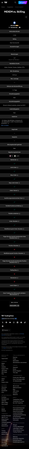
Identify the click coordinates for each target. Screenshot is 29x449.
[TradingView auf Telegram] (21, 322)
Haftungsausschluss (18, 409)
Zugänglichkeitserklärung (19, 414)
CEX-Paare (4, 370)
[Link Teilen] (26, 17)
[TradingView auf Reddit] (3, 326)
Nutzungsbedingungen (19, 407)
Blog (14, 389)
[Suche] (15, 2)
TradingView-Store (17, 399)
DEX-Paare (4, 372)
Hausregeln (4, 424)
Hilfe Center (16, 391)
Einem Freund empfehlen (5, 420)
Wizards (4, 442)
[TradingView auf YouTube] (10, 322)
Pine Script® (5, 404)
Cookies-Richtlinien (18, 413)
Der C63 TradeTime (18, 403)
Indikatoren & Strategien (5, 439)
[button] (18, 27)
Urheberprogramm (6, 422)
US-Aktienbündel (17, 381)
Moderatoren (5, 425)
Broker (14, 369)
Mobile (3, 409)
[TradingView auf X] (3, 322)
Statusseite (16, 420)
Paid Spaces (5, 445)
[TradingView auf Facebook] (6, 322)
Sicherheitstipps (17, 416)
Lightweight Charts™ (18, 428)
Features (15, 357)
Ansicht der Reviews (14, 59)
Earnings (4, 389)
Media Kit (15, 394)
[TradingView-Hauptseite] (8, 316)
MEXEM (13, 25)
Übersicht (15, 367)
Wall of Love (5, 417)
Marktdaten (16, 360)
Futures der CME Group (19, 377)
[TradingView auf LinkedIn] (17, 322)
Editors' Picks (5, 434)
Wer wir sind (16, 386)
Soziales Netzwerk (6, 415)
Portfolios (4, 397)
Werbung (15, 436)
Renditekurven (5, 399)
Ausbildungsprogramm (18, 442)
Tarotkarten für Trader (18, 401)
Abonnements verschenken (20, 362)
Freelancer (4, 444)
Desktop (4, 410)
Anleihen (4, 367)
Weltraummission (17, 387)
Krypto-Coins (5, 368)
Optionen (4, 400)
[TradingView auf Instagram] (14, 322)
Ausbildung (4, 432)
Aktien (3, 363)
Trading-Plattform (17, 431)
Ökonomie (4, 387)
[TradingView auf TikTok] (25, 322)
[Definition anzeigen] (17, 160)
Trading (3, 430)
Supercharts (5, 358)
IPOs (3, 392)
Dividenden (4, 390)
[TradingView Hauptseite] (5, 2)
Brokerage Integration (18, 438)
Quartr (4, 348)
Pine (3, 373)
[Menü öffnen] (2, 2)
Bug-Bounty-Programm (19, 418)
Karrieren (15, 392)
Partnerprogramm (17, 440)
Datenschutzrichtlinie (18, 411)
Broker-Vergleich (17, 370)
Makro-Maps (5, 402)
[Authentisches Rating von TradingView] (19, 27)
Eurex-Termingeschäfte (19, 379)
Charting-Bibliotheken (18, 426)
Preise (14, 359)
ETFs (3, 365)
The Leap (15, 372)
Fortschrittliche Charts (18, 430)
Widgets (15, 425)
